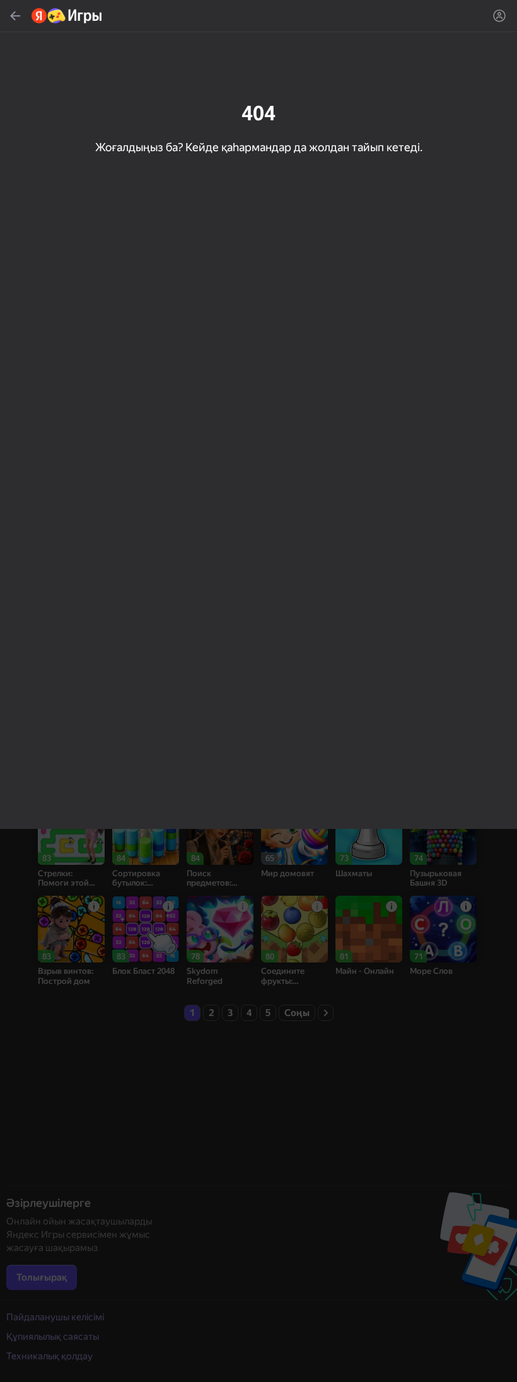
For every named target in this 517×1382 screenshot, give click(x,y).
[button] (258, 691)
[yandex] (67, 15)
